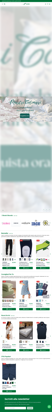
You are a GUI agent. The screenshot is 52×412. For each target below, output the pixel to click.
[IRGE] (36, 223)
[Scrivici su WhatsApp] (49, 406)
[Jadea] (6, 223)
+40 (15, 382)
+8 (45, 341)
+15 (32, 259)
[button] (2, 223)
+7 (6, 341)
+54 (15, 259)
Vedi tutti (15, 215)
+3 (26, 300)
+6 (48, 259)
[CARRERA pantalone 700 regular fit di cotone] (9, 248)
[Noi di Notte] (26, 223)
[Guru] (46, 223)
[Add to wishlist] (14, 255)
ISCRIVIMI (30, 408)
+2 (28, 341)
